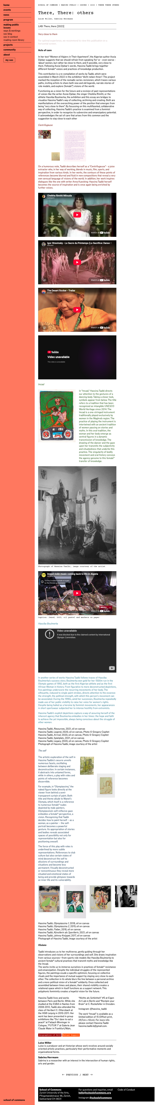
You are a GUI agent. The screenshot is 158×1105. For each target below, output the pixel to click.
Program (8, 19)
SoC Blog (7, 34)
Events (7, 10)
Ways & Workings (11, 30)
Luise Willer (45, 19)
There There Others (108, 5)
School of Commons (48, 5)
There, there (51, 26)
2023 (92, 5)
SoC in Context (10, 37)
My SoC (9, 60)
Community (9, 49)
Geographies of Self (50, 1035)
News (6, 15)
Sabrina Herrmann (63, 19)
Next (88, 1074)
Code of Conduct (126, 1089)
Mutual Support (71, 1035)
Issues (7, 27)
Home (6, 5)
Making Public (11, 24)
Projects (8, 45)
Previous (70, 1074)
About (6, 54)
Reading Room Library (13, 40)
